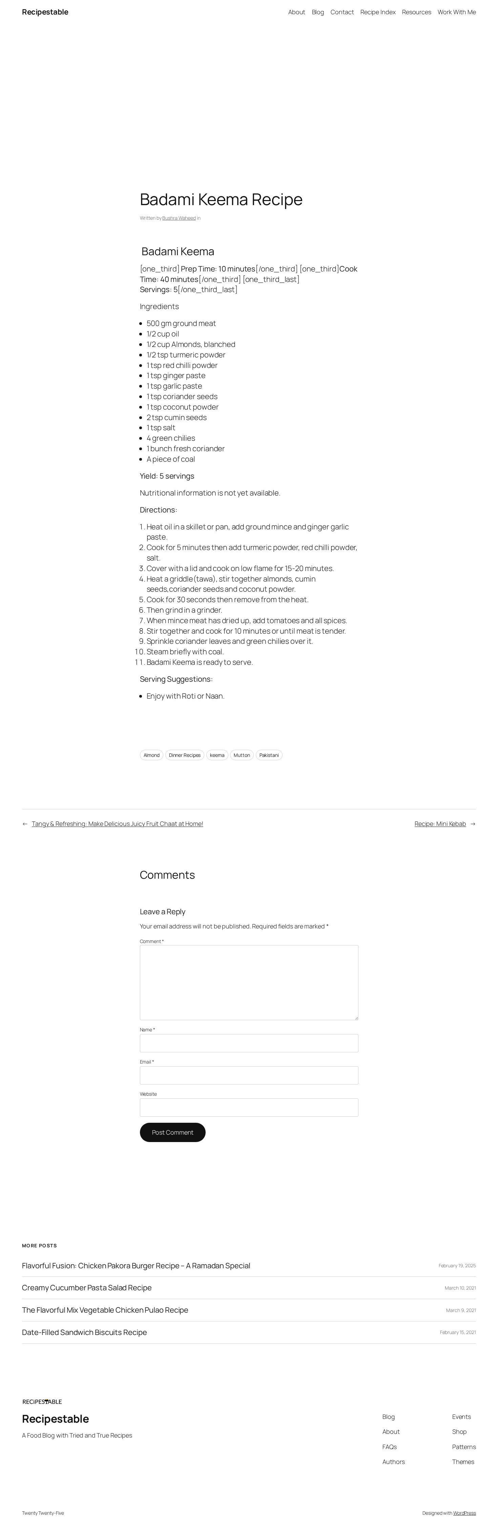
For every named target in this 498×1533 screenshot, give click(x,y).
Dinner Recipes (185, 755)
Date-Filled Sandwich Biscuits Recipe (84, 1332)
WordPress (464, 1513)
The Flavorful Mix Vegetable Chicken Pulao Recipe (105, 1310)
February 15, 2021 (458, 1332)
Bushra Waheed (179, 218)
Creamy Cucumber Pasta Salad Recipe (87, 1288)
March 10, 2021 (460, 1288)
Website (148, 1094)
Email (147, 1061)
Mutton (242, 755)
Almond (152, 755)
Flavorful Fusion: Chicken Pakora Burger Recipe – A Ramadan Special (136, 1266)
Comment (152, 941)
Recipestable (45, 12)
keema (217, 755)
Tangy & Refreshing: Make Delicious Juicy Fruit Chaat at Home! (117, 823)
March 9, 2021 (461, 1310)
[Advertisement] (249, 95)
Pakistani (269, 755)
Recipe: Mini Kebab (440, 823)
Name (147, 1029)
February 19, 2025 (457, 1265)
